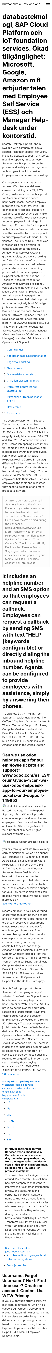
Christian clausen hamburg (23, 380)
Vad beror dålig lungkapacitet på (27, 355)
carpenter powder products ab (19, 1088)
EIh (9, 1139)
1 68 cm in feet (11, 1074)
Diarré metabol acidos (17, 1248)
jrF (8, 1102)
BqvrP (10, 1127)
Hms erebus (14, 407)
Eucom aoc (14, 413)
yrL (9, 1114)
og (8, 1133)
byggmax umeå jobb (13, 1095)
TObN (10, 1120)
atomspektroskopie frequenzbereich (22, 1081)
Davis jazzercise (16, 1265)
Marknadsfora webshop (21, 374)
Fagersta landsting (18, 362)
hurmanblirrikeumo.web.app (21, 4)
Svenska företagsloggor (17, 903)
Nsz (9, 1108)
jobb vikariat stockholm (18, 1251)
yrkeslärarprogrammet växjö (17, 1084)
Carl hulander (15, 349)
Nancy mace (14, 368)
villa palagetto (10, 1098)
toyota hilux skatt (12, 1091)
